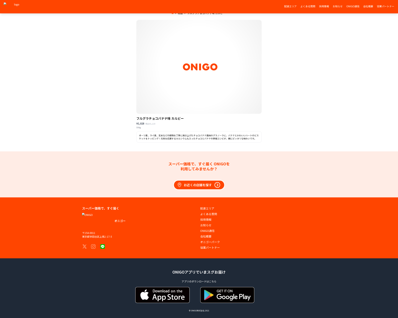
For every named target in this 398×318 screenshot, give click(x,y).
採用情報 (324, 6)
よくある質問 (307, 6)
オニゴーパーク (210, 242)
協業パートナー (385, 6)
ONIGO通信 (352, 6)
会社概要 (368, 6)
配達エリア (290, 6)
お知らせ (338, 6)
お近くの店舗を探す (198, 185)
